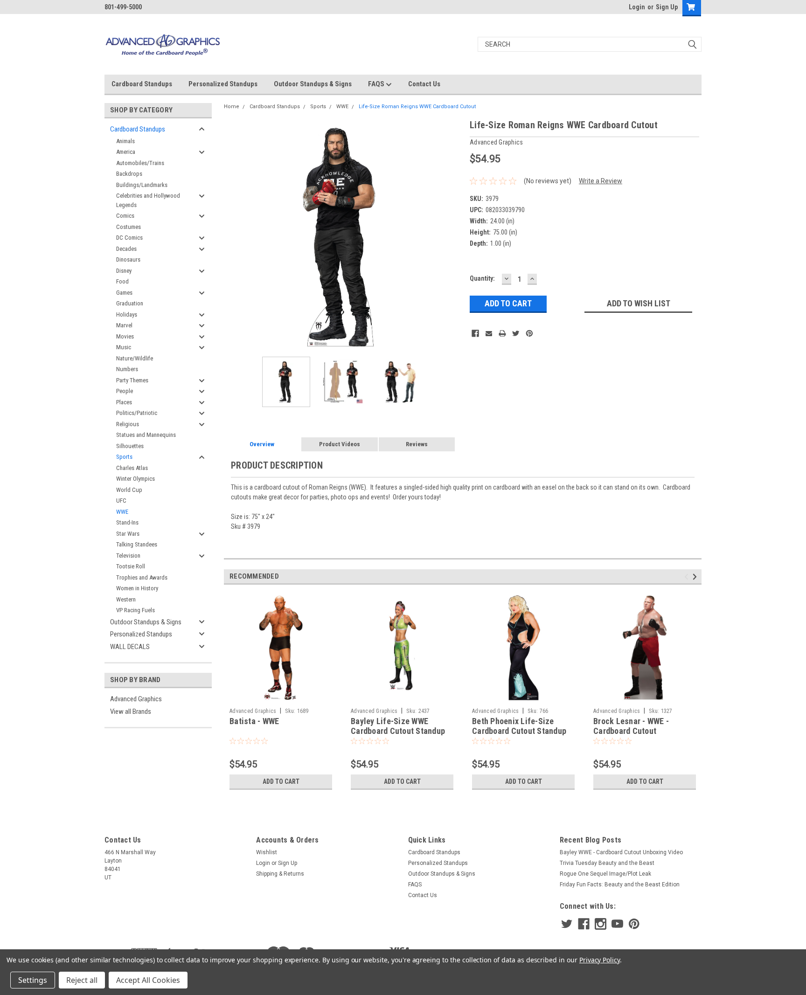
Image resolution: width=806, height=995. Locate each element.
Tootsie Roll (130, 566)
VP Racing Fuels (135, 610)
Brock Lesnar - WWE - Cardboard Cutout (631, 726)
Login (637, 7)
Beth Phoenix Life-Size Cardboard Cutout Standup (519, 726)
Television (128, 555)
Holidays (126, 314)
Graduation (129, 303)
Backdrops (129, 173)
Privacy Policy (599, 959)
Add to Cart (281, 781)
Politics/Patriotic (136, 412)
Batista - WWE (254, 721)
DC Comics (129, 237)
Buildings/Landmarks (141, 184)
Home (231, 107)
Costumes (128, 226)
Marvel (124, 325)
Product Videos (339, 444)
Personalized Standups (222, 84)
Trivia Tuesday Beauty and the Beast (607, 863)
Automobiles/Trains (140, 162)
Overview (262, 444)
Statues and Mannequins (146, 434)
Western (126, 599)
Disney (124, 270)
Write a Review (600, 181)
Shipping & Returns (280, 874)
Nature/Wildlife (134, 358)
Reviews (417, 444)
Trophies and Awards (141, 577)
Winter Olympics (135, 478)
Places (124, 402)
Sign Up (667, 7)
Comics (125, 215)
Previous (233, 237)
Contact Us (424, 84)
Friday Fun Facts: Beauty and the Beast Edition (620, 884)
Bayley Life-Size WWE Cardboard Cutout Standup (398, 726)
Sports (124, 456)
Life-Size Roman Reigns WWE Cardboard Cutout (417, 107)
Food (122, 281)
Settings (32, 980)
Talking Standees (136, 544)
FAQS (377, 84)
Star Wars (127, 533)
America (125, 151)
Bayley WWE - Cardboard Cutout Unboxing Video (621, 852)
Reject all (81, 980)
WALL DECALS (130, 647)
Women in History (137, 588)
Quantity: (482, 278)
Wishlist (266, 852)
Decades (126, 248)
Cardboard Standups (141, 84)
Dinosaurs (128, 259)
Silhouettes (130, 445)
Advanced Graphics (136, 699)
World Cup (129, 489)
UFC (121, 500)
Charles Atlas (132, 467)
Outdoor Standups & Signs (313, 84)
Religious (127, 424)
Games (124, 292)
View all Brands (130, 711)
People (124, 390)
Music (123, 347)
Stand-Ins (127, 522)
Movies (125, 336)
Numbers (127, 369)
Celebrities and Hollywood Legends (148, 200)
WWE (122, 511)
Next (453, 237)
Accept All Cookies (148, 980)
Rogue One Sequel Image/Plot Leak (605, 874)
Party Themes (132, 380)
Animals (125, 141)
